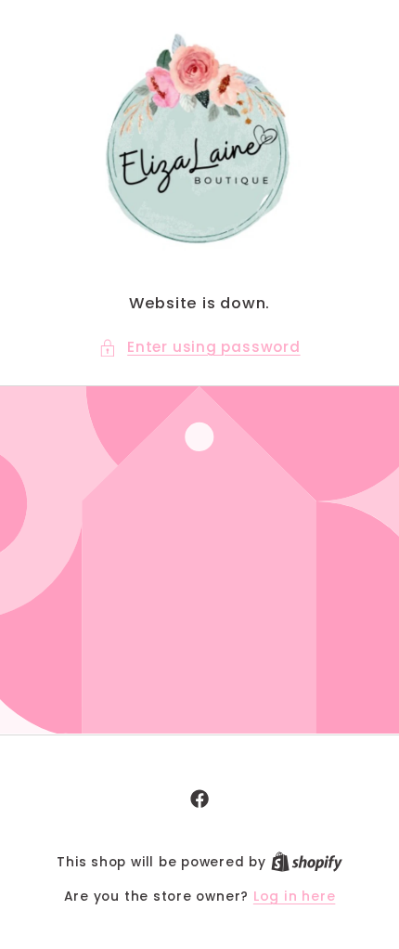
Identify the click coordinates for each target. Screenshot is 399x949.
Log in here (294, 896)
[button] (199, 347)
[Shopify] (306, 861)
